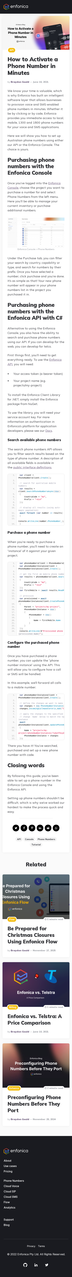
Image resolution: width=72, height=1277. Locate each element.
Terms (41, 1246)
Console (29, 839)
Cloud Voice (11, 1186)
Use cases (10, 1166)
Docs (48, 431)
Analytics (9, 1207)
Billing (12, 1007)
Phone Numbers (46, 839)
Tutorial (36, 844)
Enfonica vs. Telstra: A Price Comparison (35, 1019)
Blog (7, 1225)
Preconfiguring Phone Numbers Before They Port (34, 1104)
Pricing (8, 1171)
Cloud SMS (11, 1196)
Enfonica (14, 1088)
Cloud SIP (10, 1191)
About (7, 1160)
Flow (12, 919)
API (12, 50)
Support (9, 1219)
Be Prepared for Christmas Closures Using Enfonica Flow (32, 935)
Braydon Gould (20, 82)
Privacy (31, 1246)
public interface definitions (32, 467)
